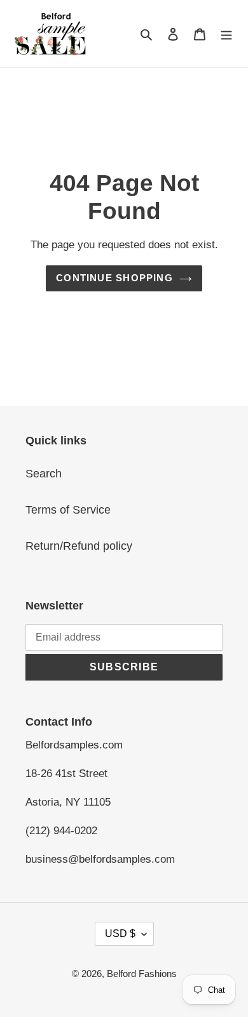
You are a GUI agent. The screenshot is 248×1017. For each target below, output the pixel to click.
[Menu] (226, 34)
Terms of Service (68, 509)
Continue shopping (114, 277)
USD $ (120, 933)
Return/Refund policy (78, 546)
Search (43, 473)
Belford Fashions (142, 973)
